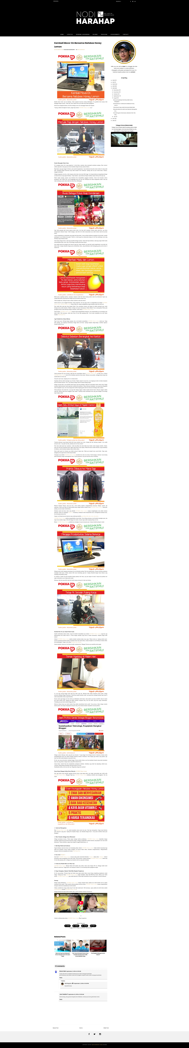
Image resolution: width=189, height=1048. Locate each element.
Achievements (115, 34)
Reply (61, 977)
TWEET (77, 925)
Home (62, 34)
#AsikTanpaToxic (61, 314)
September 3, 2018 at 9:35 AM (73, 971)
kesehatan (89, 927)
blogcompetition (58, 49)
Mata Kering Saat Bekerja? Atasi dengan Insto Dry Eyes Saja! (62, 955)
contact (133, 72)
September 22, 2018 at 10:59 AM (76, 994)
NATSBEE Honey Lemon (84, 107)
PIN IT (94, 925)
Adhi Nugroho (68, 983)
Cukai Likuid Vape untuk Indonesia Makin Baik (124, 107)
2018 (113, 88)
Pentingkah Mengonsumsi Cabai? (98, 954)
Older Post (106, 1028)
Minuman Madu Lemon (66, 304)
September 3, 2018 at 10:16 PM (81, 983)
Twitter (95, 1034)
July (115, 116)
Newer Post (55, 1028)
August (115, 98)
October (116, 94)
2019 (113, 86)
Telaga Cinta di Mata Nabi (124, 125)
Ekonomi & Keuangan (82, 34)
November (116, 92)
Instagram (100, 1034)
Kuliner (95, 34)
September (116, 96)
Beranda (56, 1)
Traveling (104, 34)
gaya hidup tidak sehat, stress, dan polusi (89, 516)
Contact (126, 34)
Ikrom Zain (63, 971)
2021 (113, 82)
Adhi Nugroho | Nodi (97, 1044)
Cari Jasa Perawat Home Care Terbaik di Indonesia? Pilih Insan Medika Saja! (80, 955)
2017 (113, 118)
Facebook (89, 1034)
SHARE (68, 925)
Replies (63, 981)
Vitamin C (70, 512)
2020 (113, 84)
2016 (113, 120)
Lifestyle (70, 34)
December (116, 90)
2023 (113, 80)
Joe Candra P (64, 994)
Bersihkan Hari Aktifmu (76, 642)
